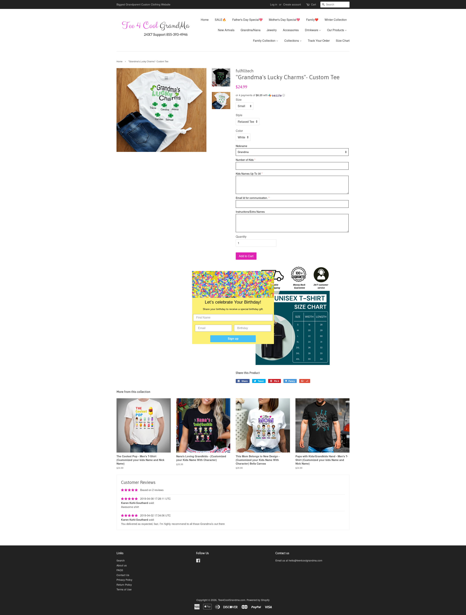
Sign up (233, 338)
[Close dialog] (271, 274)
